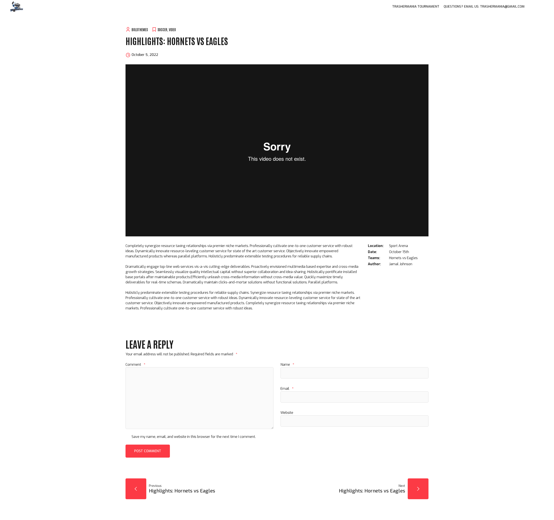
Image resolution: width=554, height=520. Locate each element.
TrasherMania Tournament (415, 6)
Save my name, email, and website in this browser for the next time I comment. (194, 436)
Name (287, 364)
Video (172, 29)
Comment (135, 364)
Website (286, 412)
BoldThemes (140, 29)
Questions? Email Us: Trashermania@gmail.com (484, 6)
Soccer (162, 29)
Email (286, 388)
